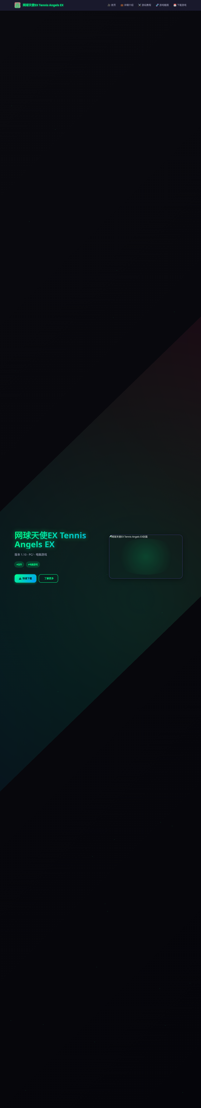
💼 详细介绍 (127, 5)
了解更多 (49, 578)
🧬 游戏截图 (162, 5)
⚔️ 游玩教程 (144, 5)
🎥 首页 (112, 5)
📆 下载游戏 (179, 5)
